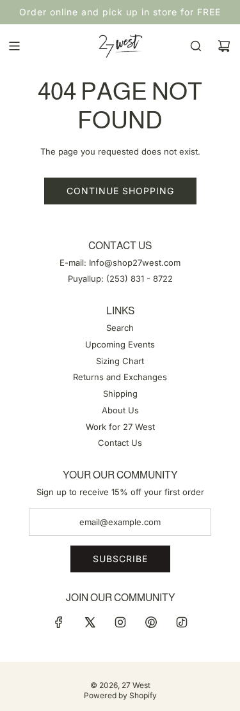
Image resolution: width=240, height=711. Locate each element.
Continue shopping (120, 190)
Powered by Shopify (120, 695)
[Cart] (224, 46)
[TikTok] (182, 622)
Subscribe (120, 558)
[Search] (196, 46)
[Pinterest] (151, 622)
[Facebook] (59, 622)
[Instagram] (120, 622)
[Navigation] (14, 46)
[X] (90, 622)
